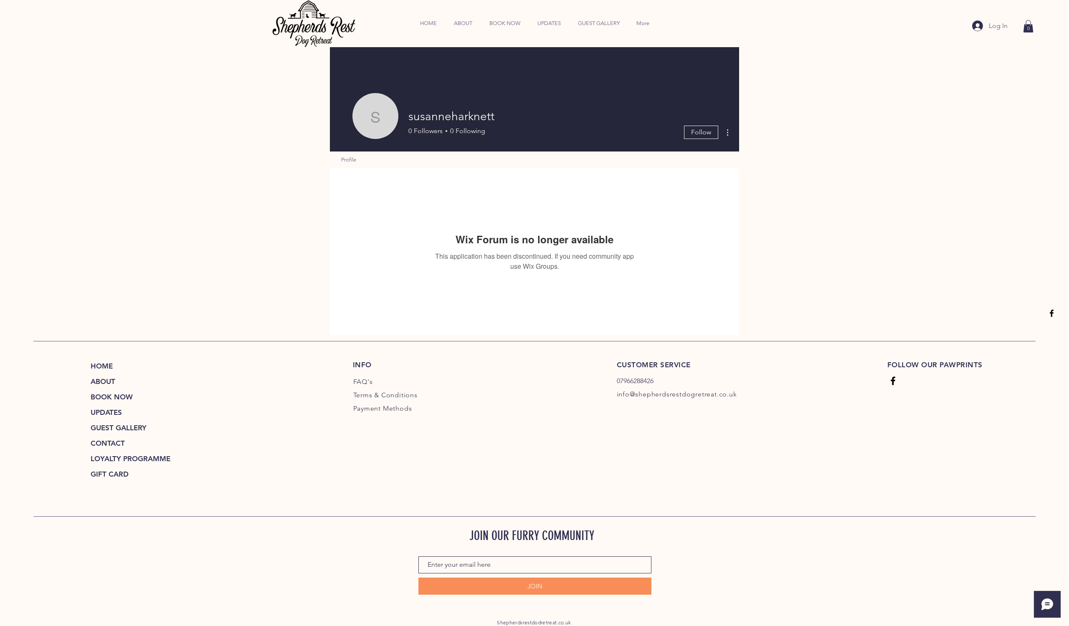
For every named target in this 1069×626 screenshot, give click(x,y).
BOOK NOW (112, 397)
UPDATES (106, 412)
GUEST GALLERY (119, 428)
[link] (1028, 26)
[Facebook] (1051, 313)
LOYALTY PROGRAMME (127, 458)
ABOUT (103, 381)
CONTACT (108, 443)
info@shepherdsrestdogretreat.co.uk (677, 394)
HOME (102, 366)
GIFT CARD (110, 474)
